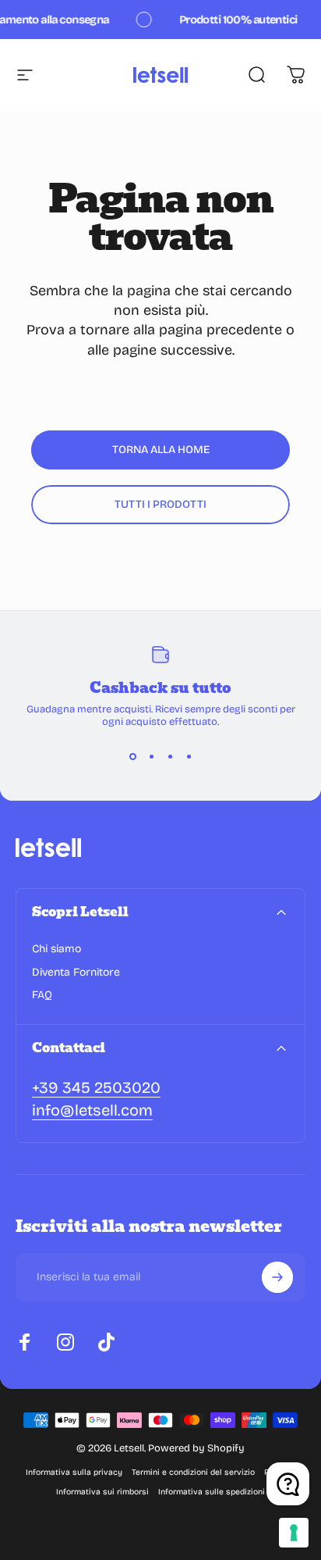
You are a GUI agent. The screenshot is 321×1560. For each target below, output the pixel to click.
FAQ (42, 994)
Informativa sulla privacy (74, 1472)
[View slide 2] (151, 756)
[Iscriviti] (277, 1277)
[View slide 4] (188, 756)
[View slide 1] (132, 756)
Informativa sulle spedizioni (211, 1492)
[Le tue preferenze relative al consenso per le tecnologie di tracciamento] (294, 1533)
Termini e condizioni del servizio (193, 1472)
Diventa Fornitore (76, 972)
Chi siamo (56, 948)
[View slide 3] (169, 756)
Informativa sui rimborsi (102, 1492)
